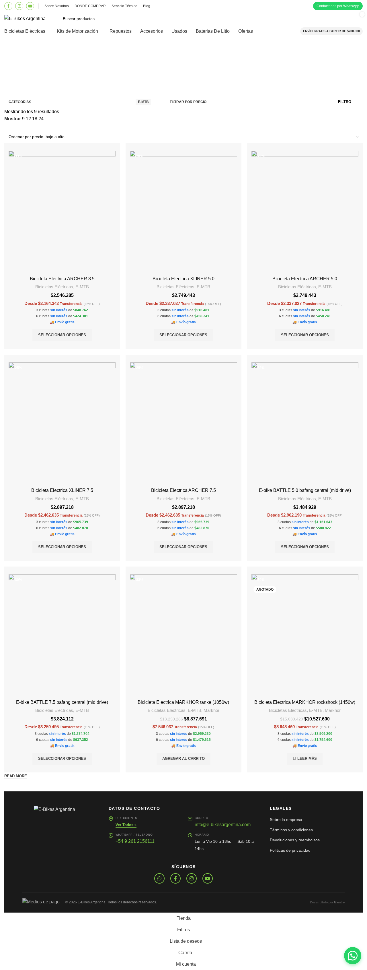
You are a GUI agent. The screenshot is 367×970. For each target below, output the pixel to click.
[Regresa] (11, 53)
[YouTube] (30, 6)
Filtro (344, 102)
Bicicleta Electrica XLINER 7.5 (62, 490)
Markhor (211, 710)
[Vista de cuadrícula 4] (29, 127)
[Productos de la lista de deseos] (275, 18)
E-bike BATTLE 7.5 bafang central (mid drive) (62, 702)
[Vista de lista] (7, 127)
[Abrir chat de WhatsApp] (352, 955)
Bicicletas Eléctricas (54, 286)
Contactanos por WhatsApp (338, 6)
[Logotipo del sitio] (25, 18)
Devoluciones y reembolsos (295, 840)
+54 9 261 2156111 (135, 841)
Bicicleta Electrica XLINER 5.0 (183, 278)
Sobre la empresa (286, 819)
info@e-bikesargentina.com (223, 824)
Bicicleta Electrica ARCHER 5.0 (304, 278)
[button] (183, 759)
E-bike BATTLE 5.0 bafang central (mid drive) (305, 490)
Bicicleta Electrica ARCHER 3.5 (62, 278)
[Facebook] (8, 6)
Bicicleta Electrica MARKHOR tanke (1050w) (183, 702)
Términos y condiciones (291, 830)
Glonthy (339, 902)
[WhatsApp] (159, 878)
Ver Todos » (126, 825)
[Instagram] (19, 6)
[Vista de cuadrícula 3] (18, 127)
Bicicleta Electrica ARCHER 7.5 (183, 490)
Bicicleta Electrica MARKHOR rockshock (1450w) (304, 702)
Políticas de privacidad (290, 850)
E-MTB (82, 286)
